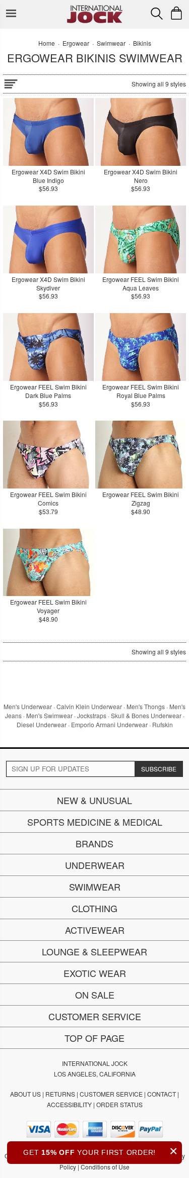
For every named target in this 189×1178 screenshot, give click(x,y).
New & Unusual (94, 800)
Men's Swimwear (49, 715)
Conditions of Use (105, 1166)
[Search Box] (157, 14)
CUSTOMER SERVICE (111, 1094)
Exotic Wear (95, 972)
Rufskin (162, 724)
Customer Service (94, 1016)
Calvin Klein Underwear (89, 706)
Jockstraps (91, 715)
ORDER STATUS (119, 1104)
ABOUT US (25, 1094)
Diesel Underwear (42, 724)
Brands (94, 843)
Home (46, 43)
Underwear (94, 864)
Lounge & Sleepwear (94, 951)
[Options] (10, 82)
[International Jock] (94, 8)
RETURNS (60, 1094)
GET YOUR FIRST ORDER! (100, 1151)
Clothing (94, 908)
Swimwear (94, 886)
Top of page (94, 1037)
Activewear (94, 929)
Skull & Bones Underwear (146, 715)
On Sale (94, 994)
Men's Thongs (146, 706)
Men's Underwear (28, 706)
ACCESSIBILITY (69, 1104)
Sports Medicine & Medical (94, 821)
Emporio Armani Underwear (109, 724)
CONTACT (161, 1094)
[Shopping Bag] (176, 13)
